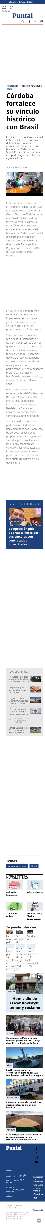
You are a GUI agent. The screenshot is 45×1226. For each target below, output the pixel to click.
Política (9, 1196)
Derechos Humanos (24, 946)
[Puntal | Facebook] (29, 21)
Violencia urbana (13, 1098)
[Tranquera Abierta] (14, 906)
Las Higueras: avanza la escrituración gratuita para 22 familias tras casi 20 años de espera (24, 1073)
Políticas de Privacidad (15, 1208)
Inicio (8, 1176)
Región (16, 1181)
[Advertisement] (22, 48)
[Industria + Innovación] (14, 885)
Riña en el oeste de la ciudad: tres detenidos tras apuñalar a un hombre (23, 1105)
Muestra (10, 1033)
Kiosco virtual (36, 1189)
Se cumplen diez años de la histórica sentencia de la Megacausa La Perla (22, 951)
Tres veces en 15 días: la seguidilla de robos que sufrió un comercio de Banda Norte (19, 680)
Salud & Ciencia (35, 892)
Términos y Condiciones (14, 1205)
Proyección (11, 1130)
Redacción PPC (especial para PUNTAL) (22, 720)
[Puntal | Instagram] (36, 1157)
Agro (22, 1179)
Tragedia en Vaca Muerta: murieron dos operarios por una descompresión (18, 702)
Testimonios (11, 992)
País (14, 1185)
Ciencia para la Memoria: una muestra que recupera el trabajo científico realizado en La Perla (23, 1041)
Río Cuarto (9, 1182)
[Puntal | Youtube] (41, 21)
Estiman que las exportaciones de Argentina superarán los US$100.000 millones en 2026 (23, 1137)
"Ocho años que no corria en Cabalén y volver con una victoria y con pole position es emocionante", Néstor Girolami (18, 715)
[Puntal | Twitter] (35, 21)
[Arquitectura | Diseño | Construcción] (35, 906)
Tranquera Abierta (11, 915)
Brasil (34, 866)
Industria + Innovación (12, 893)
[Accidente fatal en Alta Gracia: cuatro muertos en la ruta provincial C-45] (30, 933)
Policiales (10, 1192)
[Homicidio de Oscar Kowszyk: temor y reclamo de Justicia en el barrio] (24, 983)
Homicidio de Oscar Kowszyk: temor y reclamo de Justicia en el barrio (24, 1007)
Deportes (10, 1187)
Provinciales (31, 946)
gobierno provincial (17, 866)
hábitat (9, 1065)
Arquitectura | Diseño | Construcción (34, 916)
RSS (35, 1197)
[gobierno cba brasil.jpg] (24, 184)
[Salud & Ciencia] (35, 885)
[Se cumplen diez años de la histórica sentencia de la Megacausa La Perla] (19, 933)
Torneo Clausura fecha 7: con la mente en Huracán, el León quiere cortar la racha (18, 731)
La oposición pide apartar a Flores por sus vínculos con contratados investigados (23, 536)
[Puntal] (14, 1150)
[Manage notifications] (39, 1221)
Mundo (23, 1175)
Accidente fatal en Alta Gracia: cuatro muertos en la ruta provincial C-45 (32, 951)
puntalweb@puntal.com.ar (15, 1219)
